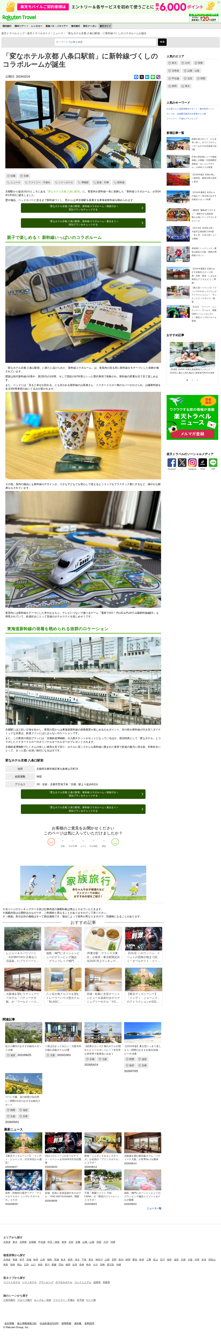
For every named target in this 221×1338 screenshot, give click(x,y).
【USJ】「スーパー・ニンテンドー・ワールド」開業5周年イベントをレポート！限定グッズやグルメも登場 (204, 314)
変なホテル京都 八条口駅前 (64, 191)
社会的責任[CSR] (49, 1323)
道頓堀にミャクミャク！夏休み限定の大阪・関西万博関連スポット (204, 252)
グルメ (176, 109)
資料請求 (89, 1323)
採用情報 (66, 1323)
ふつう (83, 846)
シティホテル (66, 182)
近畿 (13, 175)
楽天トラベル (19, 18)
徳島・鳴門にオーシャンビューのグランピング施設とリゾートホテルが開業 (142, 1196)
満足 (104, 846)
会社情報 (9, 1323)
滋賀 (12, 1055)
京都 (26, 175)
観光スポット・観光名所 (196, 109)
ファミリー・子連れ (39, 182)
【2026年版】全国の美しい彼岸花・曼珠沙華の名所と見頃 (204, 178)
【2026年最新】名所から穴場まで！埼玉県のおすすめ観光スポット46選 (204, 196)
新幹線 (120, 182)
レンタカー (36, 26)
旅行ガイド (105, 26)
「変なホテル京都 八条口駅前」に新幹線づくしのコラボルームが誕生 (106, 33)
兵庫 (25, 1116)
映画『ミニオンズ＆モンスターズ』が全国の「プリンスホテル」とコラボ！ (102, 1159)
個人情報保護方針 (27, 1323)
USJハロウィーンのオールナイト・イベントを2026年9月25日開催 (63, 1159)
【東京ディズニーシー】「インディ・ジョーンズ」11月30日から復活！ (23, 1159)
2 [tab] (192, 380)
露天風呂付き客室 (189, 114)
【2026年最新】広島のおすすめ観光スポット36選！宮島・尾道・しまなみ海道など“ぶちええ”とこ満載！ (204, 275)
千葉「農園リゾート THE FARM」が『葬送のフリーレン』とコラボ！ (102, 1196)
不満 (62, 846)
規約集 (78, 1323)
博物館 (85, 182)
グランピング (191, 118)
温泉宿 (182, 109)
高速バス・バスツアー (57, 26)
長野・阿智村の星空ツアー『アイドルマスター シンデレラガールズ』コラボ (23, 1196)
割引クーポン (90, 26)
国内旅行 (7, 26)
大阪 (52, 1055)
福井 (131, 1065)
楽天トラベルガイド (38, 33)
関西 (131, 1059)
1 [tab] (187, 380)
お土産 (170, 109)
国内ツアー (20, 26)
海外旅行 (75, 26)
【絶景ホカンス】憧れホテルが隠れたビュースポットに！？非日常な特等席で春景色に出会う (102, 1050)
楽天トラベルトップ (13, 33)
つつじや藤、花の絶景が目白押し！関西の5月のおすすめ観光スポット (22, 1101)
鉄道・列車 (103, 182)
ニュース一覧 (154, 1208)
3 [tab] (197, 380)
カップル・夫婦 (174, 114)
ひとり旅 (202, 114)
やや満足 (93, 846)
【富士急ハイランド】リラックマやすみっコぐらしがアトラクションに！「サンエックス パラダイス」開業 (204, 294)
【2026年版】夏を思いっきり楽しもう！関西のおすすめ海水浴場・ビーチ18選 (142, 1050)
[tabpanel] (192, 358)
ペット (211, 109)
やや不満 (73, 846)
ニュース (58, 33)
